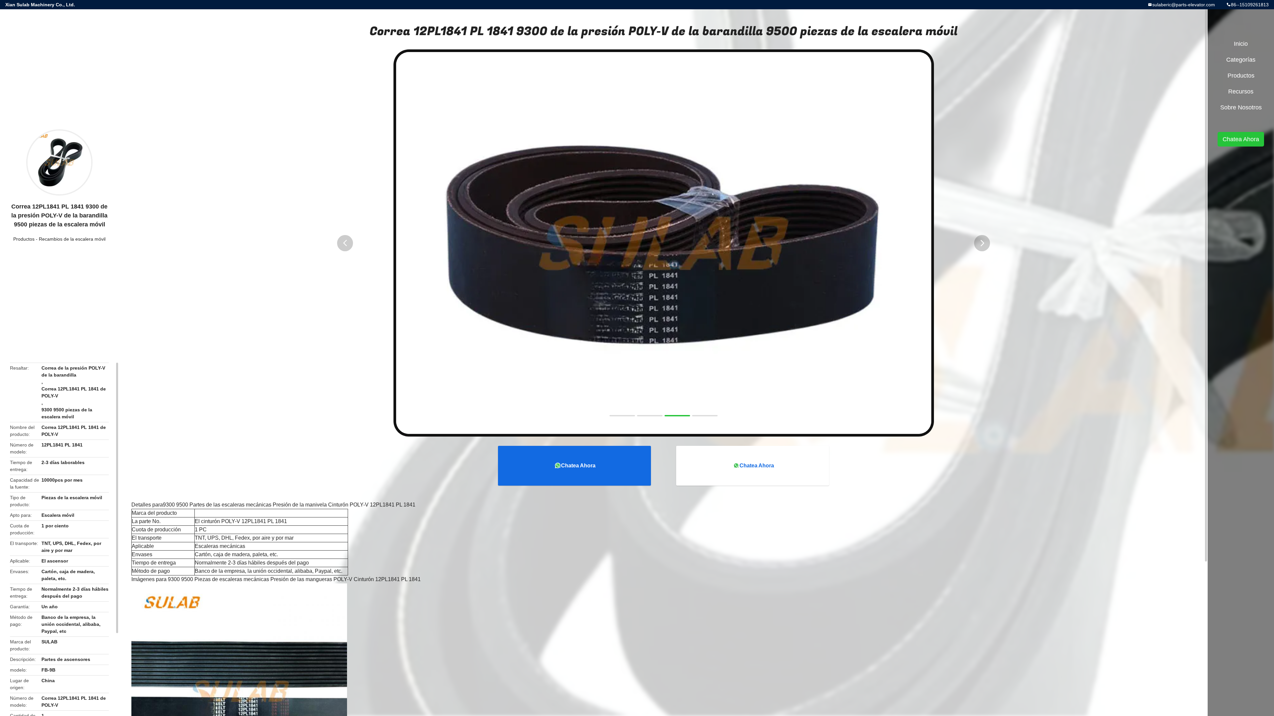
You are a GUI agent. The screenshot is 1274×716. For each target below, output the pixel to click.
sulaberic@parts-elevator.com (1183, 4)
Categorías (1240, 59)
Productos (24, 239)
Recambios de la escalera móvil (72, 239)
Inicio (1241, 43)
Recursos (1240, 91)
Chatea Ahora (578, 465)
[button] (345, 243)
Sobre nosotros (1241, 107)
